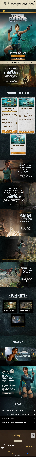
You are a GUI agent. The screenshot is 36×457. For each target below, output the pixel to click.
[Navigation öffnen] (34, 10)
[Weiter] (33, 354)
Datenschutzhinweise (24, 451)
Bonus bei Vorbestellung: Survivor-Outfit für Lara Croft (9, 115)
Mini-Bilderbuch (4, 123)
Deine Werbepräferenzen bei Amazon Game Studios (17, 453)
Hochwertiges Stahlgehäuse (7, 127)
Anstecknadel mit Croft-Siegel (7, 126)
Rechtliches (10, 451)
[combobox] (18, 441)
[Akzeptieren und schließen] (34, 2)
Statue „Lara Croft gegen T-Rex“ (7, 122)
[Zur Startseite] (3, 11)
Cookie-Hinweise (16, 451)
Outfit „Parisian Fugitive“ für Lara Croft (8, 120)
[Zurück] (2, 354)
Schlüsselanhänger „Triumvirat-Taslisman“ (9, 125)
